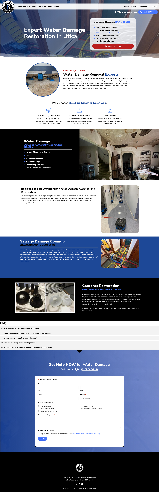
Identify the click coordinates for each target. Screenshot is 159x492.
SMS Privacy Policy (91, 488)
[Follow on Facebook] (77, 485)
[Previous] (17, 299)
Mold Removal (88, 406)
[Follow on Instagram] (79, 485)
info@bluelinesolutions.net (87, 477)
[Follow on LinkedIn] (82, 485)
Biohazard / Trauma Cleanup (93, 408)
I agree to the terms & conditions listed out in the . (70, 434)
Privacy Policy (81, 488)
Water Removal (46, 406)
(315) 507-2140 (89, 369)
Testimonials (144, 6)
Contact (154, 6)
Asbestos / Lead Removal (49, 411)
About (126, 6)
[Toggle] (2, 329)
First (39, 390)
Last (81, 390)
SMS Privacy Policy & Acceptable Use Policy (86, 434)
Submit (42, 439)
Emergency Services (27, 6)
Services (42, 6)
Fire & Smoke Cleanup (47, 408)
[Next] (73, 299)
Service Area (53, 6)
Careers (134, 6)
